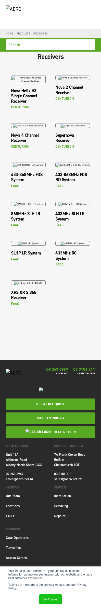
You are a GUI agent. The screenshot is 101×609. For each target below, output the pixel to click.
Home (9, 33)
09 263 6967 (57, 369)
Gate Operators (17, 537)
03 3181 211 (84, 369)
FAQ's (10, 516)
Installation (62, 496)
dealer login (64, 432)
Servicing (61, 506)
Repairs (60, 516)
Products (23, 33)
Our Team (13, 496)
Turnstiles (13, 547)
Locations (13, 506)
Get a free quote (50, 404)
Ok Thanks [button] (50, 599)
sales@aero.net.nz (19, 479)
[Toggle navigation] (92, 8)
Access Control (17, 557)
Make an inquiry (50, 418)
